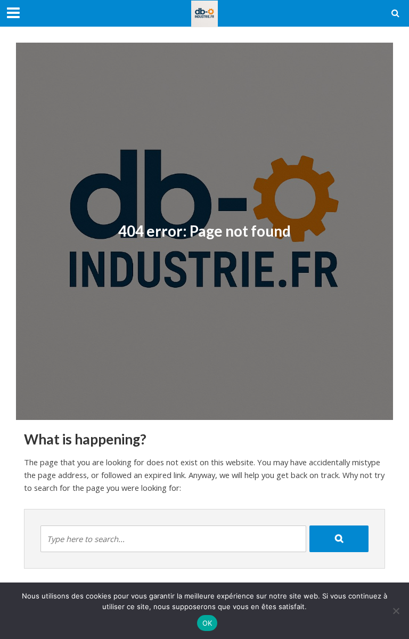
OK (207, 623)
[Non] (395, 610)
